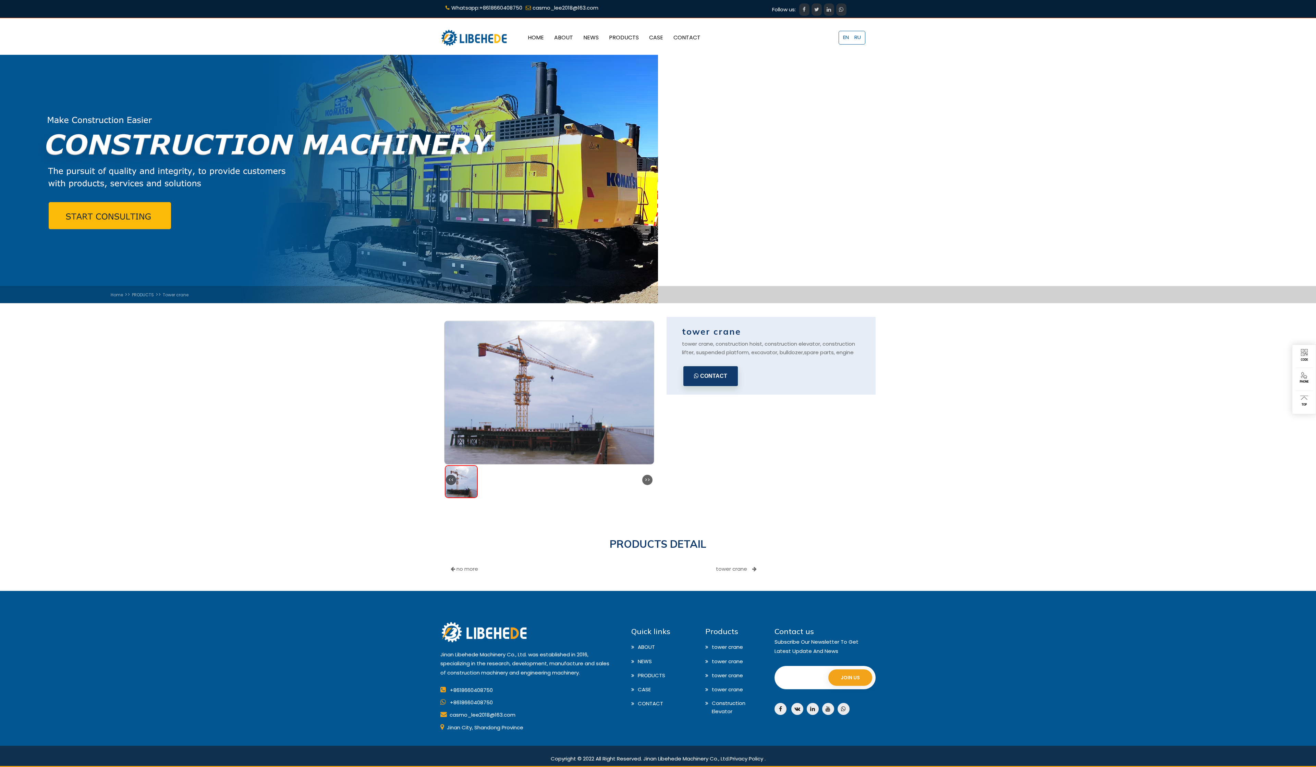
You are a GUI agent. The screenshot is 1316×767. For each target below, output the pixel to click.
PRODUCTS (143, 295)
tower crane (731, 568)
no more (466, 568)
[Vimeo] (844, 709)
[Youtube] (828, 709)
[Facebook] (781, 709)
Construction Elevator (728, 707)
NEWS (645, 661)
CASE (644, 689)
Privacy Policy (746, 758)
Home (117, 295)
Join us (850, 677)
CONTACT (713, 376)
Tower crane (175, 295)
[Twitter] (797, 709)
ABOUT (646, 647)
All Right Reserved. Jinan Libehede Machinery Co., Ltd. (663, 758)
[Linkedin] (813, 709)
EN (846, 37)
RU (857, 37)
